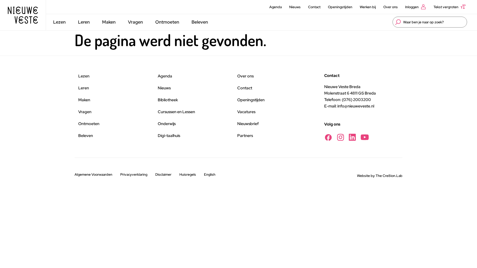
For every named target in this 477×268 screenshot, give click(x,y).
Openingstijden (340, 7)
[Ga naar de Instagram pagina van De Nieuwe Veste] (340, 137)
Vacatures (246, 111)
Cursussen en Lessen (176, 111)
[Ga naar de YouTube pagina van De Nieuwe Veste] (365, 137)
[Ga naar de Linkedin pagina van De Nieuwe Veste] (352, 137)
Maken (109, 22)
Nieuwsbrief (248, 123)
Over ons (390, 7)
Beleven (200, 22)
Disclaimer (163, 174)
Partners (245, 135)
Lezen (59, 22)
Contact (314, 7)
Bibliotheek (168, 99)
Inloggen (412, 7)
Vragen (135, 22)
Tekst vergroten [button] (446, 7)
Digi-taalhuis (169, 135)
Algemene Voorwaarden (93, 174)
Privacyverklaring (133, 174)
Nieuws (295, 7)
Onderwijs (167, 123)
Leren (84, 22)
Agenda (275, 7)
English (209, 174)
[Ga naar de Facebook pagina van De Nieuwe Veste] (328, 137)
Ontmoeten (167, 22)
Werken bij (368, 7)
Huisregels (187, 174)
